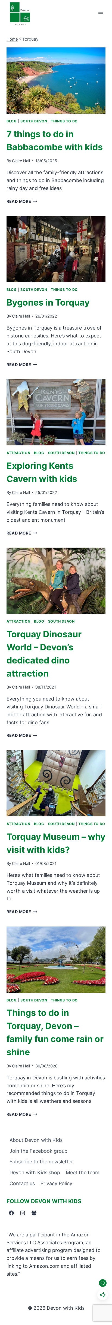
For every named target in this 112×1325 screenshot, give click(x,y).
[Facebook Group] (34, 1213)
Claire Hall (21, 160)
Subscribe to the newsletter (41, 1161)
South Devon (33, 121)
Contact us (22, 1183)
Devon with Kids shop (35, 1172)
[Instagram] (22, 1213)
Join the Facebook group (38, 1151)
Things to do (64, 121)
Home (12, 39)
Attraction (18, 453)
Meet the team (82, 1172)
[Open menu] (100, 13)
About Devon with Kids (36, 1140)
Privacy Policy (56, 1183)
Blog (12, 121)
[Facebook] (11, 1213)
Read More (22, 201)
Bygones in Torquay (48, 302)
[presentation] (56, 80)
